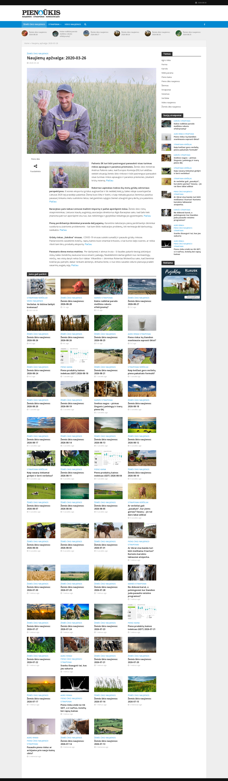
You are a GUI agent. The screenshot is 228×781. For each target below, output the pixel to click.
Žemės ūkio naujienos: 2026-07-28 (106, 589)
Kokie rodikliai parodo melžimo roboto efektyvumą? (68, 33)
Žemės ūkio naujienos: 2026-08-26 (130, 33)
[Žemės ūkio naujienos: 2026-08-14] (75, 424)
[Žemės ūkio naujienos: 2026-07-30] (41, 572)
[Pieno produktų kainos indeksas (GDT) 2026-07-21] (142, 611)
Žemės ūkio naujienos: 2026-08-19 (72, 405)
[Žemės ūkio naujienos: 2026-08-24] (41, 355)
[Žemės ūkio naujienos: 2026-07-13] (108, 726)
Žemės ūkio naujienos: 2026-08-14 (72, 441)
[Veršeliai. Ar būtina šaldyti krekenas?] (41, 286)
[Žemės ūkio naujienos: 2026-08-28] (25, 33)
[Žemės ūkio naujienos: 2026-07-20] (142, 644)
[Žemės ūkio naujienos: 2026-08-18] (142, 388)
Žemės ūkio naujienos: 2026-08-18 (139, 405)
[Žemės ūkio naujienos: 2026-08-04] (41, 530)
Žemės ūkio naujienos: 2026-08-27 (100, 33)
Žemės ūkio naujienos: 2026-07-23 (106, 628)
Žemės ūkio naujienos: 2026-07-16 (106, 700)
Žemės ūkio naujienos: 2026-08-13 (106, 441)
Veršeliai (43, 297)
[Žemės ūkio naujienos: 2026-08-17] (41, 424)
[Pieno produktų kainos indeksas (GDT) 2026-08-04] (108, 457)
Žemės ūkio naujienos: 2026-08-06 (72, 507)
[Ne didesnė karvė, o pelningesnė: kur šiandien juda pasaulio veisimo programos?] (142, 572)
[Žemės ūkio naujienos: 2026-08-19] (75, 388)
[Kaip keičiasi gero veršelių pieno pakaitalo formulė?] (142, 355)
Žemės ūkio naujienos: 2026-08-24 (38, 372)
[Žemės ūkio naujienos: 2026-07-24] (75, 611)
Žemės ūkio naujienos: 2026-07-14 (72, 742)
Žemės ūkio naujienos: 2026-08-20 (38, 405)
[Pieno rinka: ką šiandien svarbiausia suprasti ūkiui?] (142, 322)
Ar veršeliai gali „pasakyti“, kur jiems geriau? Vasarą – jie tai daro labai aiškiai (140, 510)
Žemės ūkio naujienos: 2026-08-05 (106, 507)
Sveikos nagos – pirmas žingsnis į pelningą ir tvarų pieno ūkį (108, 406)
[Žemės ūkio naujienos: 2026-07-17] (41, 683)
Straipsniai (54, 24)
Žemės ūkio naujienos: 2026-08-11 (72, 474)
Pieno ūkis (35, 159)
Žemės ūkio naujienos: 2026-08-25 (192, 33)
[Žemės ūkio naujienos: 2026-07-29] (75, 572)
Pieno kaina (66, 367)
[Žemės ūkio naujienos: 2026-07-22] (41, 644)
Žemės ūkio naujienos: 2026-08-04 (38, 546)
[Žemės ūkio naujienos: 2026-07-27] (41, 611)
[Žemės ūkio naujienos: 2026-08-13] (108, 424)
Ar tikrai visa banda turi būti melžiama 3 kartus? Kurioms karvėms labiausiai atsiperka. (141, 552)
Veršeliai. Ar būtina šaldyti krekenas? (41, 306)
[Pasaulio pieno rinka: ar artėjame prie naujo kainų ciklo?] (41, 726)
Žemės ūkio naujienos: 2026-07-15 (139, 700)
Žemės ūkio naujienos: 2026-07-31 (106, 546)
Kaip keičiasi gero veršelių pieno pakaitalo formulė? (142, 372)
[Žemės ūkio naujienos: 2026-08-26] (117, 33)
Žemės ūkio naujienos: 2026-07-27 (38, 628)
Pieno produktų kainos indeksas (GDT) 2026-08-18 (74, 372)
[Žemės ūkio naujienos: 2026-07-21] (108, 644)
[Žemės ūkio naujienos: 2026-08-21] (108, 355)
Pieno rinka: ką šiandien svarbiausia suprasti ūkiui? (142, 339)
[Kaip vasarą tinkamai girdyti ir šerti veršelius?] (41, 457)
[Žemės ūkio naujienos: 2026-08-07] (41, 491)
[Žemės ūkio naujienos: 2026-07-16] (108, 683)
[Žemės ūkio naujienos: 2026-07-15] (142, 683)
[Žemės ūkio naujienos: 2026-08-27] (86, 33)
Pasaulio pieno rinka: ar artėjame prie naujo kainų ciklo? (41, 750)
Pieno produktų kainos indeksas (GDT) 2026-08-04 (108, 474)
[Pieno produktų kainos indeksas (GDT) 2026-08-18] (75, 355)
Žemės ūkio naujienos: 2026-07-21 (106, 661)
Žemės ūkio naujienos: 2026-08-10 (139, 474)
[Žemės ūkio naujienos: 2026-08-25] (179, 33)
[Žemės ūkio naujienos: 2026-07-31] (108, 530)
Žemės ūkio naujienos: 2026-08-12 (139, 441)
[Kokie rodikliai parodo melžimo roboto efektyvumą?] (55, 34)
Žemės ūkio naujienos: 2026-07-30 (38, 589)
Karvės (97, 297)
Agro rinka (133, 334)
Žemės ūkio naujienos (34, 24)
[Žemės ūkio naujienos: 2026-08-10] (142, 457)
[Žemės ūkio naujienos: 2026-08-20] (41, 388)
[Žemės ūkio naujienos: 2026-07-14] (75, 726)
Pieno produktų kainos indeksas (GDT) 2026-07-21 (141, 628)
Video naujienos (73, 24)
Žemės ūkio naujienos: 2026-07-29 (72, 589)
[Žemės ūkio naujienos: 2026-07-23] (108, 611)
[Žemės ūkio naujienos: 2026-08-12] (142, 424)
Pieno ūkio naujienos (138, 541)
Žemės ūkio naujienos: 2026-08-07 (38, 507)
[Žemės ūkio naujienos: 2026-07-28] (108, 572)
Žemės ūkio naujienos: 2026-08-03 (72, 546)
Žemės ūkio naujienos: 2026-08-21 (106, 372)
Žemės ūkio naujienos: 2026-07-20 (139, 661)
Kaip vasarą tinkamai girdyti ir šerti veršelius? (40, 474)
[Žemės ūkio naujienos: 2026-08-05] (108, 491)
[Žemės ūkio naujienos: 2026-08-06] (75, 491)
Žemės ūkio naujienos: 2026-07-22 (38, 661)
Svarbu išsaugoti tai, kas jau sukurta (74, 667)
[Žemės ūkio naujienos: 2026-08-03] (75, 530)
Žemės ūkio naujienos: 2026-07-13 (106, 742)
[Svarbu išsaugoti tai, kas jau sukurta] (75, 644)
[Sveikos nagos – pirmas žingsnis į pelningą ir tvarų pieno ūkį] (108, 388)
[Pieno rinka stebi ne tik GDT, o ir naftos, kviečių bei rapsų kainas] (75, 683)
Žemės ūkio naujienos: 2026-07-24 (72, 628)
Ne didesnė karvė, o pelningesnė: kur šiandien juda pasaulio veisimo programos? (141, 592)
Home (27, 43)
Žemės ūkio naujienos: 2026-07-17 (38, 700)
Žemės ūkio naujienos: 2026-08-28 (38, 33)
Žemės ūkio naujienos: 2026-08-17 (38, 441)
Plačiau (109, 180)
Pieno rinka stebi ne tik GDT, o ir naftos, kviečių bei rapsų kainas (73, 707)
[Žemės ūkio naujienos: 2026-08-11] (75, 457)
